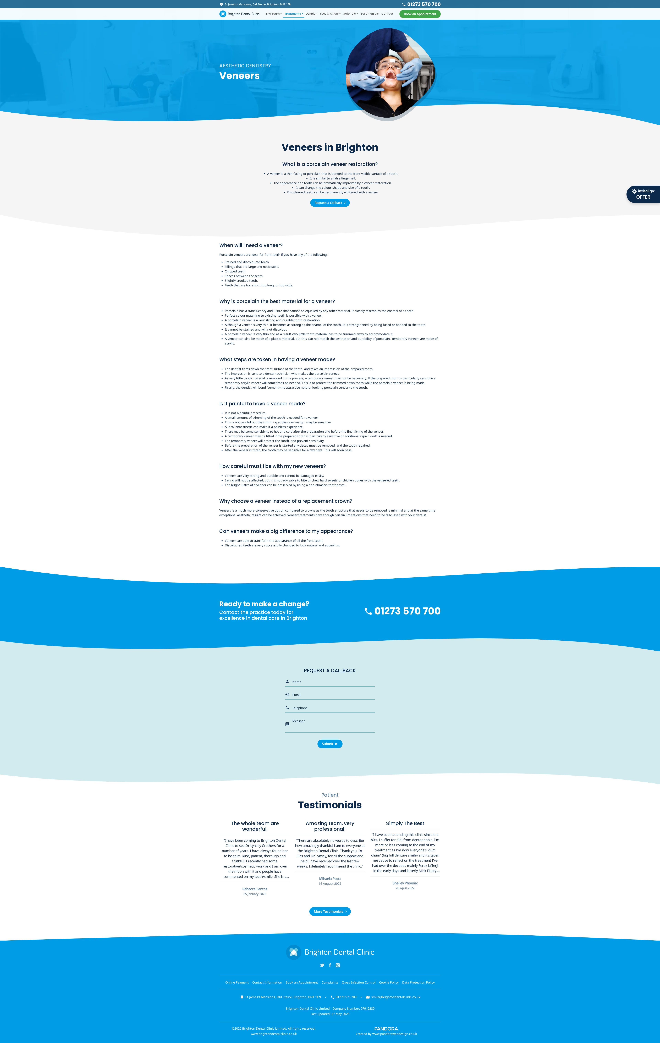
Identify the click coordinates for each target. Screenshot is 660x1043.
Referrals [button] (349, 14)
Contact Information (267, 982)
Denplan (311, 14)
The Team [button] (273, 14)
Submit (327, 744)
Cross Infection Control (359, 982)
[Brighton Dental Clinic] (239, 14)
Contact (387, 14)
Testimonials (370, 14)
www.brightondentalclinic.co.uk (274, 1034)
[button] (420, 14)
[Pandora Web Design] (386, 1028)
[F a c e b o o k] (330, 965)
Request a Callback (328, 203)
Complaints (330, 982)
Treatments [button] (292, 14)
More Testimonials (328, 911)
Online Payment (237, 982)
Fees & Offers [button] (329, 14)
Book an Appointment (302, 982)
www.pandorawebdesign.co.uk (394, 1034)
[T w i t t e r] (322, 965)
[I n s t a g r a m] (337, 965)
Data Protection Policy (418, 982)
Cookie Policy (389, 982)
